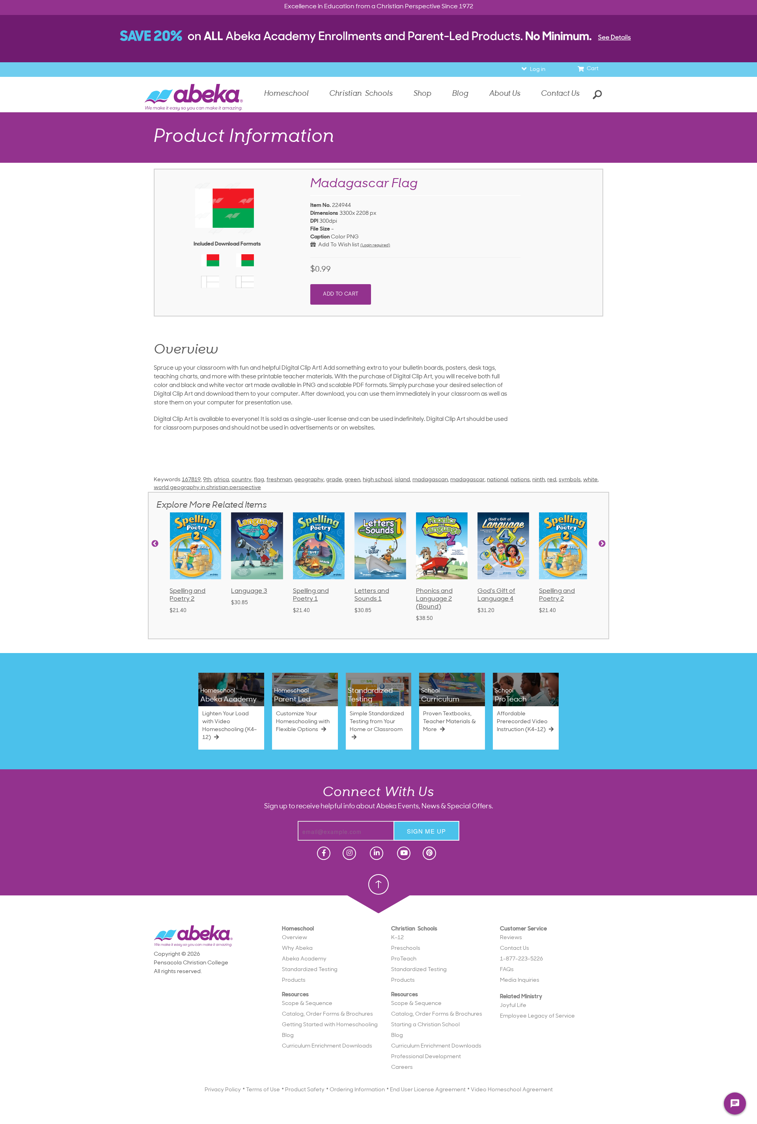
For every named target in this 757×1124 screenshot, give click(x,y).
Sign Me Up (426, 831)
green (352, 480)
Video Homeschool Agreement (512, 1090)
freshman (279, 480)
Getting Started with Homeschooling (330, 1025)
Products (294, 980)
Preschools (405, 948)
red (551, 480)
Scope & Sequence (307, 1004)
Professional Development (426, 1057)
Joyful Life (513, 1006)
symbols (570, 480)
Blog (288, 1035)
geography (309, 480)
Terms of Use (263, 1090)
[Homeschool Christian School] (323, 853)
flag (259, 480)
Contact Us (560, 94)
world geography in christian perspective (207, 488)
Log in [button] (537, 70)
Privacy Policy (223, 1090)
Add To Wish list (337, 245)
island (402, 480)
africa (221, 480)
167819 (191, 480)
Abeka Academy (304, 959)
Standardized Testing (309, 970)
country (241, 480)
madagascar (467, 480)
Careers (402, 1067)
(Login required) (375, 245)
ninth (538, 480)
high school (377, 480)
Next (602, 544)
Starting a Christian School (425, 1025)
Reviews (511, 938)
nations (520, 480)
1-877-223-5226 (521, 959)
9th (207, 480)
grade (334, 480)
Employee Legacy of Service (537, 1016)
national (497, 480)
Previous (155, 544)
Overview (294, 938)
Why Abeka (297, 948)
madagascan (430, 480)
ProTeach (403, 959)
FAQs (507, 970)
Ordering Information (357, 1090)
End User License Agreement (428, 1090)
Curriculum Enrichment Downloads (327, 1046)
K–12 (397, 938)
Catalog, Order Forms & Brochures (327, 1014)
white (590, 480)
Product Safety (304, 1090)
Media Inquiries (519, 980)
